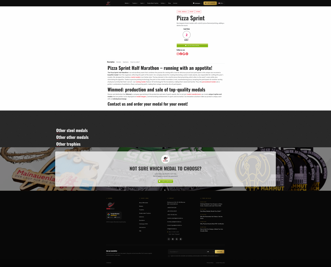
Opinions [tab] (126, 62)
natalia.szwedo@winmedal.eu (175, 218)
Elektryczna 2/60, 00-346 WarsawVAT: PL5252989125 (176, 203)
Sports (142, 3)
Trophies (134, 3)
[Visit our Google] (183, 53)
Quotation (142, 220)
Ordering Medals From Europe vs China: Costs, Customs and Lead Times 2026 (211, 204)
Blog (169, 3)
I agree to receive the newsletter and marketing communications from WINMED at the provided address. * (194, 255)
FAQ (140, 231)
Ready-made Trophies (145, 213)
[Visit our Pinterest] (186, 53)
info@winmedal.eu (172, 228)
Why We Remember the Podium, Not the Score (211, 217)
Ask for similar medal (193, 45)
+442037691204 (171, 207)
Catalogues (197, 3)
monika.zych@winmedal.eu (174, 221)
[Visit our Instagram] (178, 53)
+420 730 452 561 (172, 214)
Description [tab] (110, 62)
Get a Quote (211, 3)
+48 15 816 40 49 (172, 211)
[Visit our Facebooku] (180, 53)
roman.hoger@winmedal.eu (174, 225)
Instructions (142, 227)
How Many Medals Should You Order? (210, 211)
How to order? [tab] (135, 62)
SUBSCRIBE (219, 251)
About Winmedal (143, 202)
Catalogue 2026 (143, 224)
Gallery (163, 3)
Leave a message (166, 181)
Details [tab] (118, 62)
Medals (127, 3)
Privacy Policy (210, 262)
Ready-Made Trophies (152, 3)
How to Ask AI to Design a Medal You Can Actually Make (211, 230)
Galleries (141, 216)
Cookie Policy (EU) (220, 262)
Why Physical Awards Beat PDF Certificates (212, 223)
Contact (175, 3)
